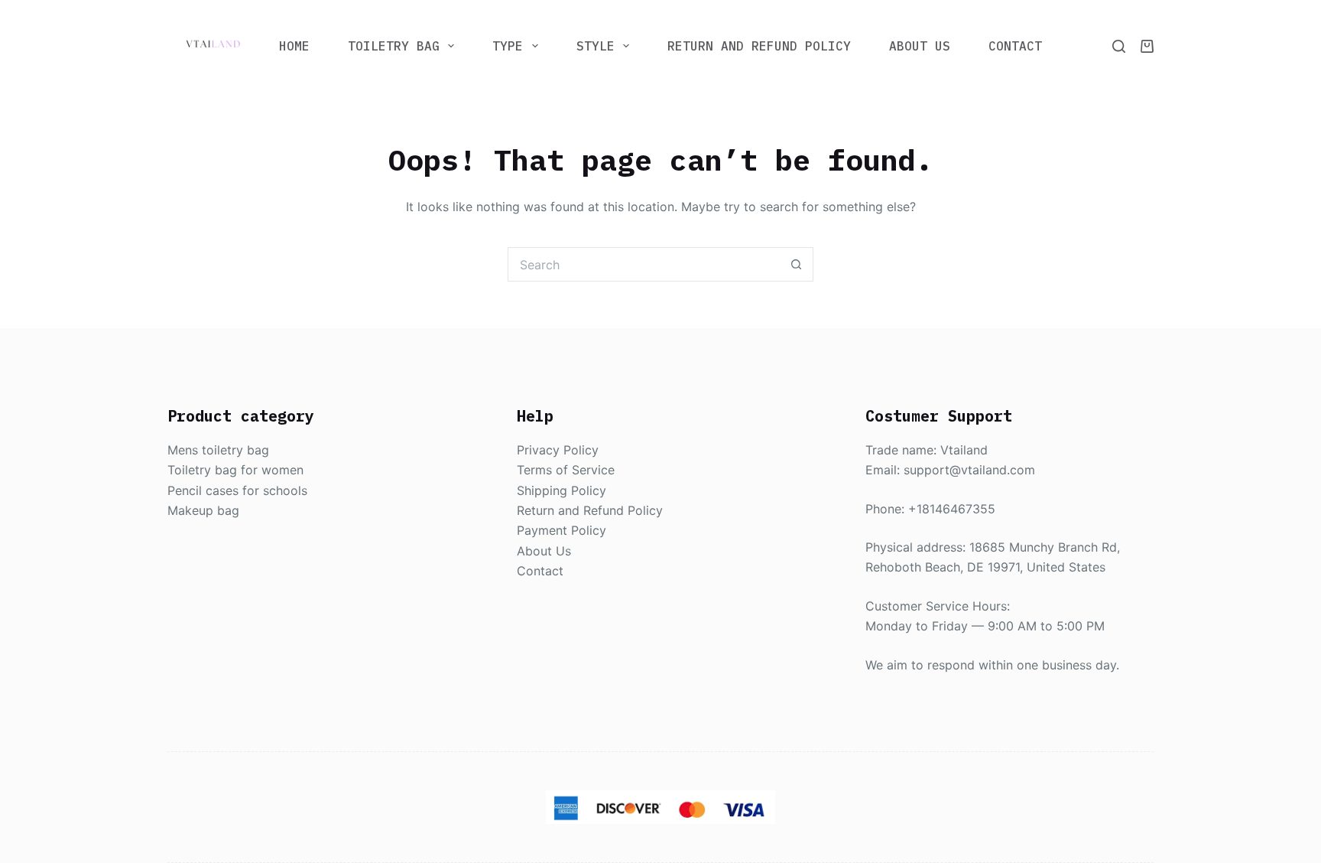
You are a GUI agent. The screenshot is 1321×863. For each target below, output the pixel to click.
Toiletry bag (394, 46)
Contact (1015, 46)
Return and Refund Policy (759, 46)
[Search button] (796, 264)
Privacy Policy (558, 450)
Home (294, 46)
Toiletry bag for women (235, 469)
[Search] (1118, 46)
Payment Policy (561, 530)
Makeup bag (203, 510)
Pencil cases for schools (237, 490)
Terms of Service (566, 469)
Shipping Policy (561, 490)
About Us (919, 46)
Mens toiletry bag (218, 450)
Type (507, 46)
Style (595, 46)
